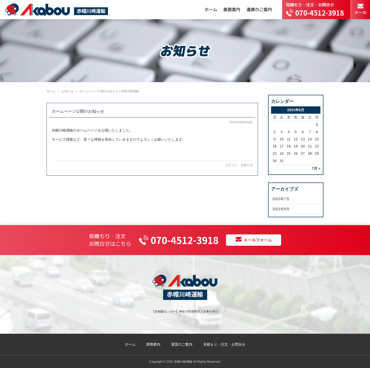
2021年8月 (280, 209)
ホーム (210, 9)
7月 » (316, 168)
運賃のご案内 (259, 9)
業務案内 (231, 9)
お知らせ (247, 165)
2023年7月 (280, 199)
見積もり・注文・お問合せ (224, 344)
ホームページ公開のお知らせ (78, 111)
